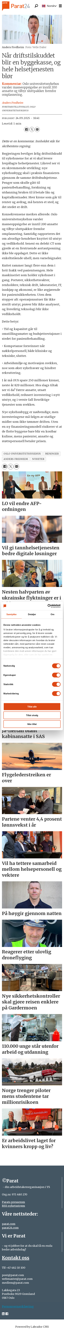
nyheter (38, 459)
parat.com (8, 1224)
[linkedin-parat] (3, 1314)
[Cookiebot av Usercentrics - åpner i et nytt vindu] (48, 606)
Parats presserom (13, 1202)
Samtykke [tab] (11, 614)
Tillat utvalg (32, 715)
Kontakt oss (15, 1258)
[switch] (56, 675)
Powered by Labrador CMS (32, 1326)
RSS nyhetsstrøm (13, 1205)
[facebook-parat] (7, 1314)
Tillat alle (32, 706)
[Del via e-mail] (37, 129)
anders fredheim (16, 459)
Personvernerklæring (18, 1306)
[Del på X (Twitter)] (31, 129)
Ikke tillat (32, 724)
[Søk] (36, 6)
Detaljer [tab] (32, 614)
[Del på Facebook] (26, 129)
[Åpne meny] (60, 6)
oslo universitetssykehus (22, 453)
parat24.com (10, 1227)
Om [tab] (52, 614)
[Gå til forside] (20, 6)
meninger (52, 453)
